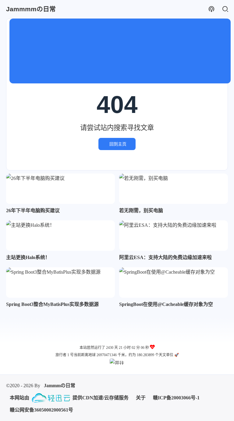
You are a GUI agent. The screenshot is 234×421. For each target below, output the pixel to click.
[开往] (117, 362)
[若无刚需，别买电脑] (173, 189)
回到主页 (117, 144)
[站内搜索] (225, 9)
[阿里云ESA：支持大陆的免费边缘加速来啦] (173, 235)
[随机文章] (211, 9)
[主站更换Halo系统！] (60, 235)
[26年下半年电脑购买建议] (60, 189)
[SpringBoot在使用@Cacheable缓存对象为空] (173, 282)
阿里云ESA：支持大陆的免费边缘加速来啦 (165, 257)
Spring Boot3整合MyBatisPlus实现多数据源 (52, 304)
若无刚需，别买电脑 (141, 210)
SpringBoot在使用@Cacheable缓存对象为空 (166, 304)
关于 (141, 397)
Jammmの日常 (59, 385)
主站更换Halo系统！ (28, 257)
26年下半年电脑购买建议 (33, 210)
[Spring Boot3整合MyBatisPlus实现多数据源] (60, 282)
